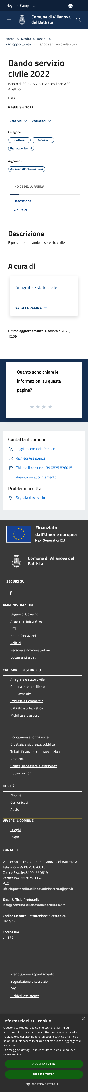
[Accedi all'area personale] (70, 5)
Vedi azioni (39, 120)
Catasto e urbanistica (26, 708)
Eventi (15, 837)
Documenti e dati (23, 657)
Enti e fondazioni (23, 635)
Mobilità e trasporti (25, 715)
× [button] (83, 1018)
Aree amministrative (26, 621)
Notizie (15, 795)
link (18, 1054)
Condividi (16, 120)
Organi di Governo (24, 614)
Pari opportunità (18, 44)
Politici (15, 643)
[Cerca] (78, 19)
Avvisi (41, 38)
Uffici (14, 628)
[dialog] (44, 1053)
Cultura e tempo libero (27, 686)
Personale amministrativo (30, 650)
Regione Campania (21, 5)
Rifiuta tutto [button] (44, 1074)
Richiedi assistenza (24, 995)
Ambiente (17, 758)
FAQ (13, 988)
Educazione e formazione (29, 737)
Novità (26, 38)
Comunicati (19, 802)
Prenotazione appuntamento (32, 974)
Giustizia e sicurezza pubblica (32, 744)
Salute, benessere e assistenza (33, 766)
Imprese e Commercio (26, 701)
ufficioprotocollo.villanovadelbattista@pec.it (38, 888)
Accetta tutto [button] (43, 1064)
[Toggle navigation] (9, 19)
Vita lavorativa (21, 693)
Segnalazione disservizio (29, 981)
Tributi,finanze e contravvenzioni (35, 751)
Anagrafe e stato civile (27, 679)
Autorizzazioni (21, 773)
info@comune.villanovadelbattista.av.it (34, 905)
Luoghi (15, 829)
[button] (44, 1084)
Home (9, 38)
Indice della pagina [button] (29, 186)
